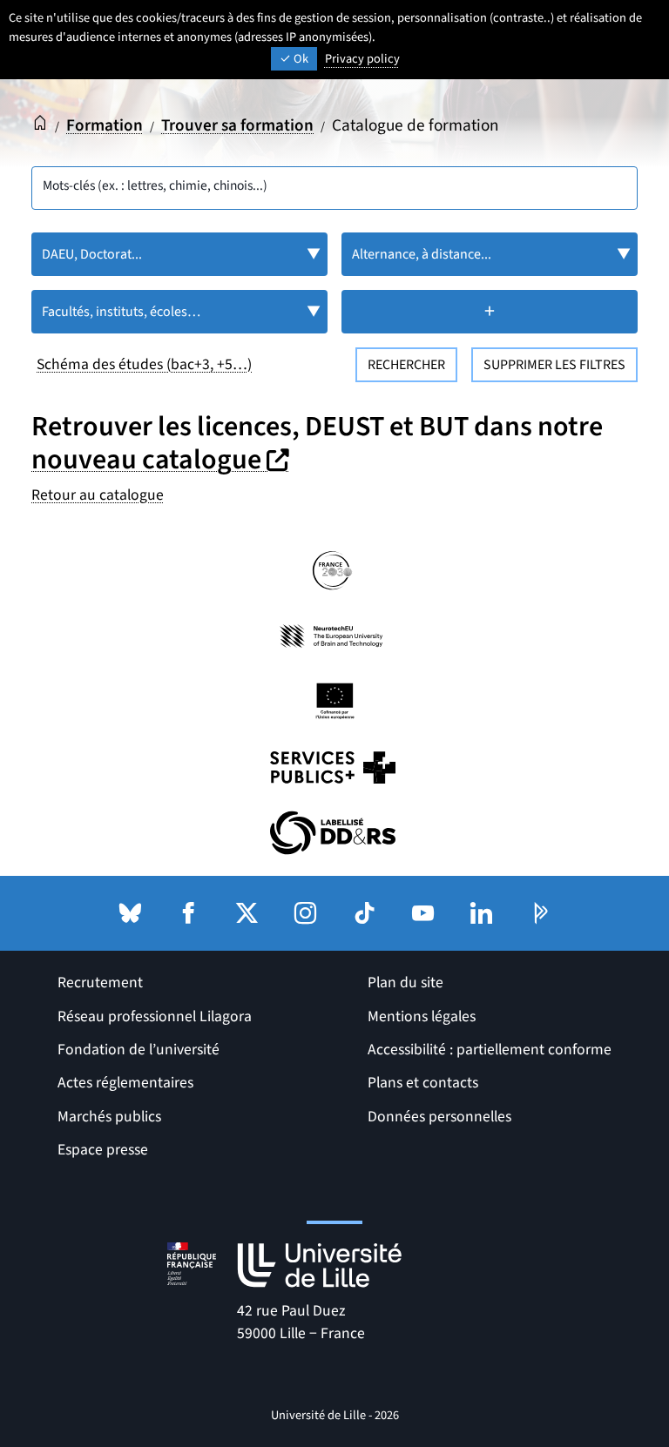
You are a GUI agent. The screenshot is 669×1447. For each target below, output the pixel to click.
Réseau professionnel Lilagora (154, 1016)
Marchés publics (109, 1116)
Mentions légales (422, 1016)
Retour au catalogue (97, 495)
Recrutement (100, 982)
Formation (104, 125)
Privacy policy (362, 59)
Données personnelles (439, 1116)
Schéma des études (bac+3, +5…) (144, 364)
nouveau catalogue (162, 460)
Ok (299, 59)
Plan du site (405, 982)
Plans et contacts (423, 1083)
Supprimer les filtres (554, 364)
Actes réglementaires (125, 1083)
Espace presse (102, 1150)
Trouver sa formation (237, 125)
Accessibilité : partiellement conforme (490, 1049)
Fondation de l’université (138, 1049)
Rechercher (406, 364)
